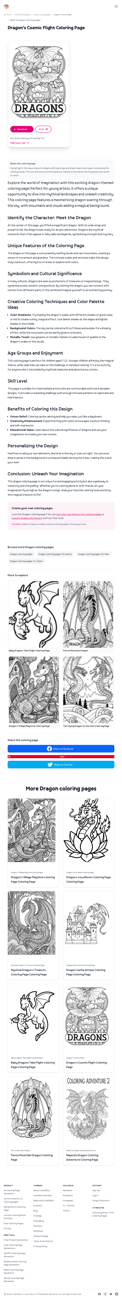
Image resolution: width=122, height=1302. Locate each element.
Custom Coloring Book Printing (15, 1217)
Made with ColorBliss (43, 1200)
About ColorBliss (41, 1190)
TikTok (66, 1210)
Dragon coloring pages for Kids (93, 554)
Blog (35, 1210)
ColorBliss (16, 524)
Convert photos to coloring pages (13, 1200)
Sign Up (96, 1190)
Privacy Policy (40, 1246)
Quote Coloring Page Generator (14, 1280)
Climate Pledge (40, 1236)
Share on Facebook (63, 748)
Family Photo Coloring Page (14, 1208)
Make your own (18, 142)
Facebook (67, 1190)
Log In (95, 1195)
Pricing (7, 1228)
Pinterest (68, 1195)
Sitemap (37, 1215)
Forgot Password (100, 1200)
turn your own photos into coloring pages (79, 514)
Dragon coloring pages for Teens (26, 561)
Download (22, 129)
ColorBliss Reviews (42, 1195)
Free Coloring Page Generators (13, 1247)
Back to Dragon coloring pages (25, 20)
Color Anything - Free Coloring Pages (103, 1214)
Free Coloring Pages (22, 14)
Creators (37, 1205)
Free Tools (9, 1235)
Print (41, 129)
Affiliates (38, 1231)
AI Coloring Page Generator (12, 1192)
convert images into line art (27, 518)
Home (8, 14)
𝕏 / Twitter (69, 1205)
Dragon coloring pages (42, 14)
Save (62, 756)
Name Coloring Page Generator (14, 1271)
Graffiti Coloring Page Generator (15, 1255)
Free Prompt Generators (16, 1239)
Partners (37, 1225)
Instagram (68, 1200)
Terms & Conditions (43, 1241)
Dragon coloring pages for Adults (55, 554)
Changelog (38, 1220)
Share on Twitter (63, 764)
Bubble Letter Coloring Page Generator (15, 1263)
